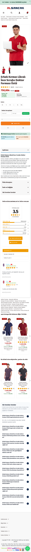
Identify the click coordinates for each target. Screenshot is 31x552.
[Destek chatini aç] (27, 548)
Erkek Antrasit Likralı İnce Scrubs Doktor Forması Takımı (23, 384)
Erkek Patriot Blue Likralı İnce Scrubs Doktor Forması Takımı (8, 339)
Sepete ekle (17, 123)
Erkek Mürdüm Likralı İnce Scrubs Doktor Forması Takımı (8, 384)
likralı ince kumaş (5, 312)
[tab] (15, 150)
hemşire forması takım (20, 301)
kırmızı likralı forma (15, 310)
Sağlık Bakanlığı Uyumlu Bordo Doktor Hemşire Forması (22, 349)
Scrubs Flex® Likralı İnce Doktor (19, 305)
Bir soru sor (14, 242)
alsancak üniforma (13, 299)
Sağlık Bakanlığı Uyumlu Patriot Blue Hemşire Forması (8, 348)
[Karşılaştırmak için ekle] (23, 128)
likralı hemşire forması (6, 302)
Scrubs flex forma (18, 309)
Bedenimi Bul (26, 113)
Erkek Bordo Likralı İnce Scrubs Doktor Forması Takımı (23, 339)
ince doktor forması (24, 302)
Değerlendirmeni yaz (16, 238)
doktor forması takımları (7, 309)
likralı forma (16, 302)
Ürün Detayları (7, 182)
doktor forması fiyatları (19, 307)
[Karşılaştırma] (13, 323)
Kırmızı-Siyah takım (14, 176)
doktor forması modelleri (7, 307)
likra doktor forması (6, 305)
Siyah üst (18, 177)
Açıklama (5, 150)
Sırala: (5, 258)
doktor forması (4, 299)
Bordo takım (4, 177)
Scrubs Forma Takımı (6, 304)
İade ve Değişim (7, 187)
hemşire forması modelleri (7, 301)
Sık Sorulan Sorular (9, 192)
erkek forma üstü (5, 310)
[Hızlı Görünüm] (13, 325)
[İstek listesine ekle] (8, 128)
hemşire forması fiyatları (18, 304)
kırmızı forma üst (25, 310)
